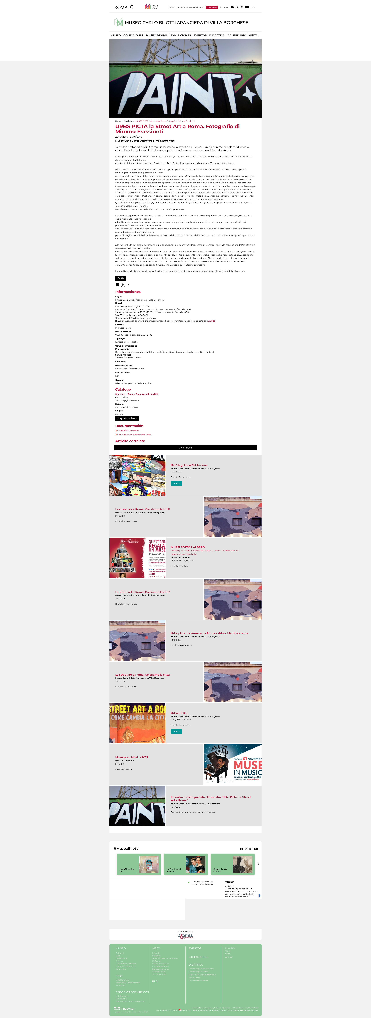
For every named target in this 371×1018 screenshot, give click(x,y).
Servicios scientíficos (132, 992)
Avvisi (211, 321)
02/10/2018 (241, 891)
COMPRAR (212, 7)
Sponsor (229, 957)
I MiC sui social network (174, 870)
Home (118, 121)
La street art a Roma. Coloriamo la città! (142, 509)
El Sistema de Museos (126, 963)
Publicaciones (122, 996)
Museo (116, 35)
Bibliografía (121, 999)
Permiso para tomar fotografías (130, 1001)
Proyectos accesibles (198, 981)
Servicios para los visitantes (165, 958)
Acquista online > (127, 418)
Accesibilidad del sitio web (238, 1010)
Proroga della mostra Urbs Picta (134, 434)
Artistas (119, 961)
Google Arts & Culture (220, 870)
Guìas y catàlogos (160, 969)
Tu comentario (159, 974)
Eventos (200, 35)
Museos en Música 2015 (131, 757)
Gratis (120, 278)
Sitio (119, 976)
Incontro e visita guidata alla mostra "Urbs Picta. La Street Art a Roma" (211, 798)
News (227, 951)
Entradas (156, 955)
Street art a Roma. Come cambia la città (136, 394)
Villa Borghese (122, 980)
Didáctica (217, 35)
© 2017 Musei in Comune (166, 1010)
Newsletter (121, 969)
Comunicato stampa (128, 430)
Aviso (227, 954)
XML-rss (254, 1010)
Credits (223, 1010)
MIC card (156, 961)
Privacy (184, 1010)
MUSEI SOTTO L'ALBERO (188, 547)
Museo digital (157, 35)
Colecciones (133, 35)
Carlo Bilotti (121, 958)
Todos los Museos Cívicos (189, 7)
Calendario (237, 35)
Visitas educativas (160, 963)
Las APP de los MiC (161, 966)
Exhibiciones (181, 35)
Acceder (224, 7)
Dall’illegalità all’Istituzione (189, 465)
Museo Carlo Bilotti (141, 1012)
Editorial (120, 953)
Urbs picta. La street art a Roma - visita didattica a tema (209, 633)
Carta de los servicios (125, 966)
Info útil (155, 953)
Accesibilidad (158, 972)
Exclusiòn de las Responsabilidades (203, 1010)
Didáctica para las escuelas (201, 968)
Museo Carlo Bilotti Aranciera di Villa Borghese (186, 22)
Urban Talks (179, 713)
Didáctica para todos (198, 971)
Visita (253, 35)
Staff (118, 955)
